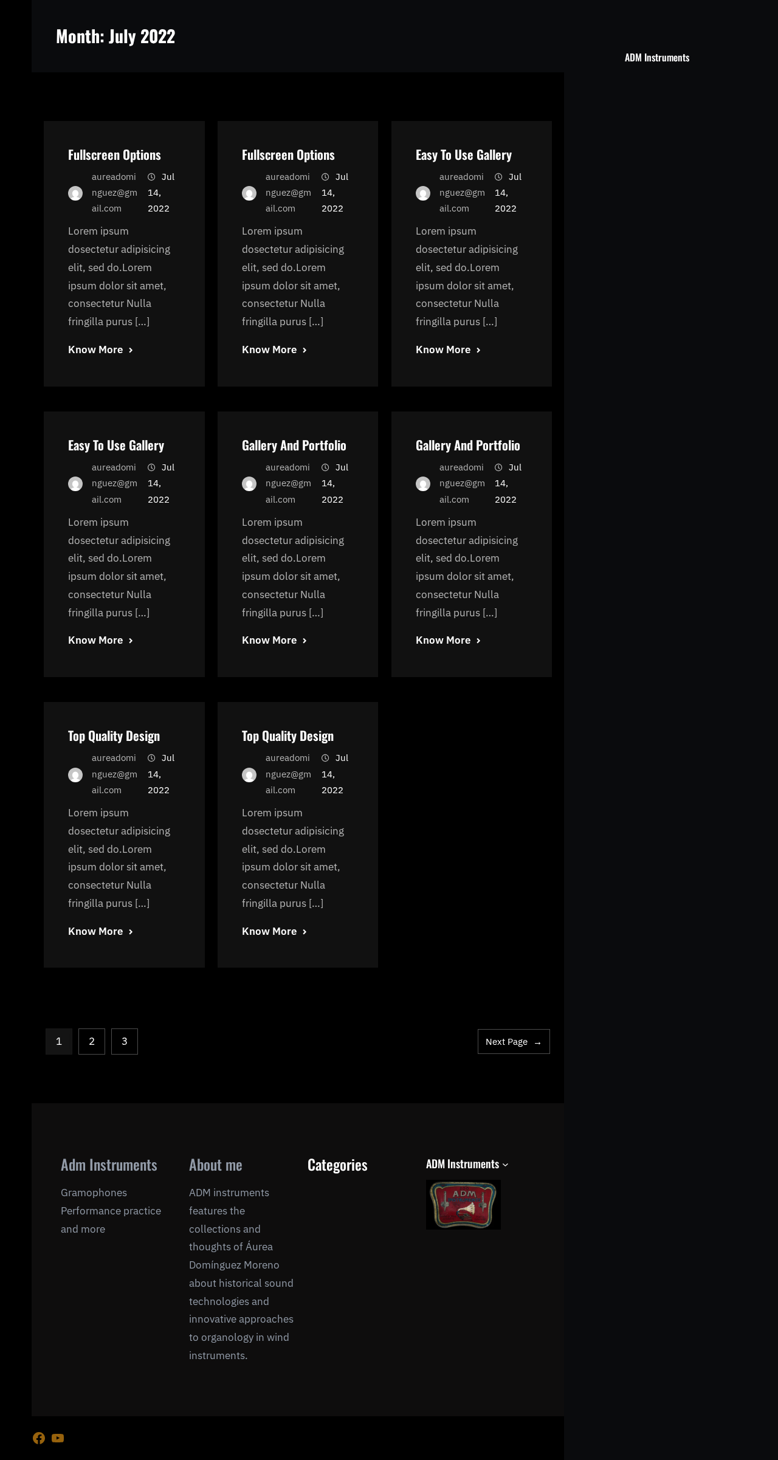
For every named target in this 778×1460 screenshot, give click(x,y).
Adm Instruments (109, 1164)
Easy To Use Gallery (464, 154)
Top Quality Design (114, 735)
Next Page (514, 1041)
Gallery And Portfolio (294, 444)
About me (216, 1164)
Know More (95, 349)
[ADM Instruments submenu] (505, 1164)
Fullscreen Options (114, 154)
